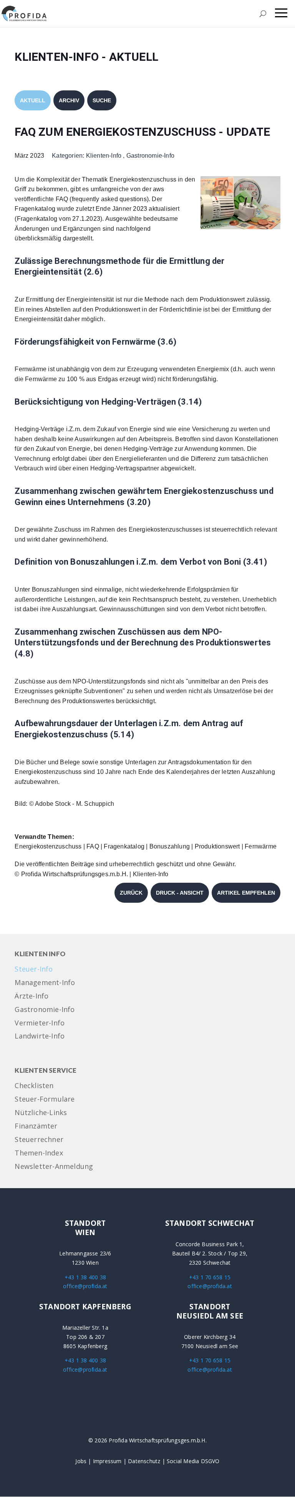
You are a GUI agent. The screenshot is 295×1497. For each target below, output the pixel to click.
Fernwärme (261, 846)
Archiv (69, 100)
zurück (131, 893)
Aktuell (32, 100)
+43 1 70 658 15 (209, 1277)
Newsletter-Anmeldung (54, 1167)
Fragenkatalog (124, 846)
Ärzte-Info (31, 996)
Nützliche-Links (41, 1113)
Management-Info (45, 983)
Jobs (80, 1461)
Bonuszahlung (169, 846)
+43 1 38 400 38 (85, 1277)
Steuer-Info (34, 969)
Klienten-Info (104, 155)
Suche (102, 100)
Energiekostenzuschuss (48, 846)
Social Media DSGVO (193, 1461)
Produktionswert (217, 846)
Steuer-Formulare (45, 1099)
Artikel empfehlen (246, 893)
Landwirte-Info (40, 1036)
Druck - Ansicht (180, 893)
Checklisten (34, 1086)
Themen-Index (39, 1153)
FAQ (92, 846)
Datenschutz (144, 1461)
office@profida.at (85, 1286)
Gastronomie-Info (150, 155)
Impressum (107, 1461)
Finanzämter (36, 1126)
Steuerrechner (39, 1140)
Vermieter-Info (40, 1023)
